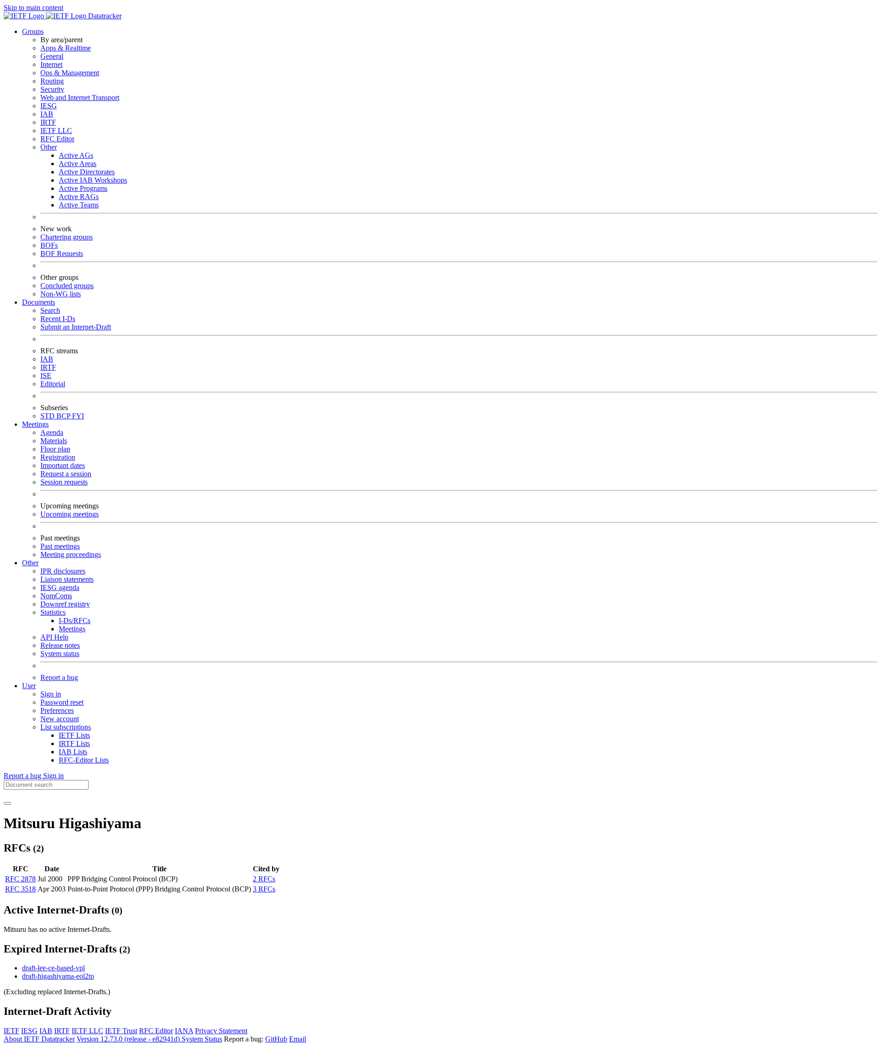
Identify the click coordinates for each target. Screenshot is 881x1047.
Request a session (65, 474)
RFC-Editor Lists (84, 760)
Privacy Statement (221, 1031)
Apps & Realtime (65, 48)
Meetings (72, 629)
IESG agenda (59, 587)
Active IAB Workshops (93, 180)
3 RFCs (264, 889)
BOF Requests (61, 253)
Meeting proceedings (70, 554)
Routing (52, 81)
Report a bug (59, 677)
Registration (57, 457)
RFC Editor (57, 139)
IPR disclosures (62, 571)
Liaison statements (67, 579)
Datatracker (104, 16)
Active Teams (79, 205)
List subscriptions (65, 727)
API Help (54, 637)
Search (50, 310)
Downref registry (65, 604)
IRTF (48, 122)
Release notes (60, 645)
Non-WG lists (60, 294)
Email (297, 1039)
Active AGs (76, 155)
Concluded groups (67, 286)
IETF (11, 1031)
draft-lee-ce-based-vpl (53, 968)
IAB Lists (73, 752)
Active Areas (77, 163)
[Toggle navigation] (7, 803)
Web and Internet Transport (79, 97)
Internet (51, 64)
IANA (184, 1031)
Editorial (52, 384)
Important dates (62, 465)
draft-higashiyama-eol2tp (58, 976)
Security (52, 89)
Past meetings (60, 546)
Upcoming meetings (69, 514)
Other (48, 147)
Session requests (64, 482)
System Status (202, 1039)
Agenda (51, 432)
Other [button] (30, 563)
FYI (78, 416)
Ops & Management (69, 73)
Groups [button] (33, 31)
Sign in (50, 694)
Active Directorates (87, 172)
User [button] (29, 686)
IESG (48, 106)
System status (59, 653)
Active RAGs (79, 196)
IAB (46, 114)
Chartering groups (66, 237)
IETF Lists (74, 735)
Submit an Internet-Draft (75, 327)
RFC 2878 (20, 879)
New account (59, 719)
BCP (64, 416)
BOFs (49, 245)
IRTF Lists (74, 743)
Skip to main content (33, 7)
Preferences (57, 710)
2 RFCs (264, 879)
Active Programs (83, 188)
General (51, 56)
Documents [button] (38, 302)
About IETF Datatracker (39, 1039)
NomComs (56, 596)
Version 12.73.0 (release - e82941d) (129, 1039)
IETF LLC (56, 130)
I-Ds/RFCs (74, 620)
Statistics (53, 612)
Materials (53, 441)
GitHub (276, 1039)
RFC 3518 (20, 889)
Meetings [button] (35, 424)
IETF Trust (121, 1031)
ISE (45, 375)
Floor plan (55, 449)
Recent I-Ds (57, 319)
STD (48, 416)
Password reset (62, 702)
